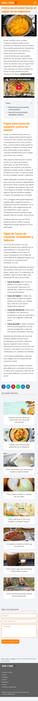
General (4, 680)
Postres (4, 684)
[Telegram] (23, 386)
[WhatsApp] (18, 386)
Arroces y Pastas (7, 672)
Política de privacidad (14, 692)
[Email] (28, 386)
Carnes (4, 675)
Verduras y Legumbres (9, 687)
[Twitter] (8, 386)
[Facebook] (3, 386)
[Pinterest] (13, 386)
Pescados (5, 682)
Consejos (5, 677)
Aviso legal (11, 694)
